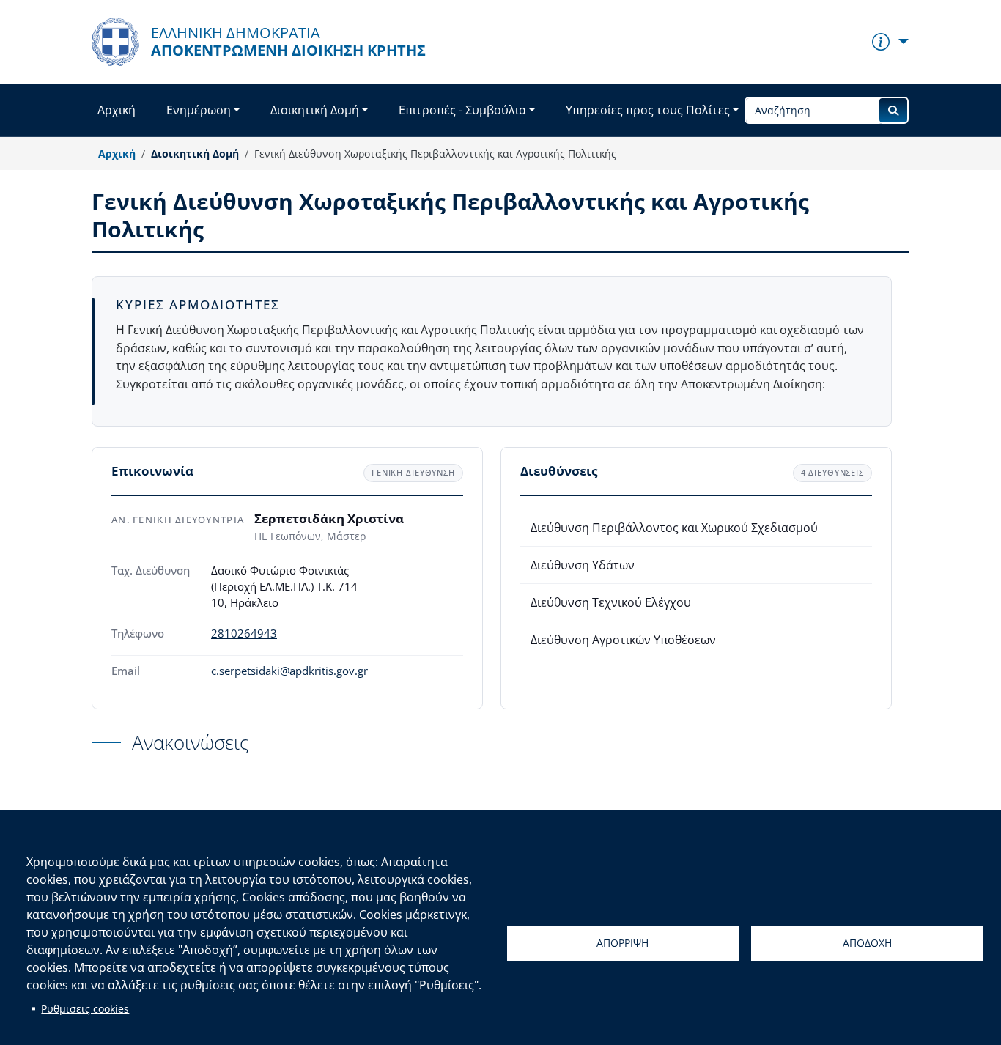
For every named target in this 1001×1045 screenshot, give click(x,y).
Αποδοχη (867, 943)
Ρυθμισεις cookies (85, 1009)
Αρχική (116, 110)
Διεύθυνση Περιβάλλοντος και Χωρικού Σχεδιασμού (674, 528)
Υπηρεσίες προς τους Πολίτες (648, 110)
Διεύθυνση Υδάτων (583, 565)
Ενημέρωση (198, 110)
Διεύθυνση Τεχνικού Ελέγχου (611, 602)
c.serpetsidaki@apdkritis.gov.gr (289, 671)
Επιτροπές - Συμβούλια (462, 110)
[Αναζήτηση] (893, 110)
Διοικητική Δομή (314, 110)
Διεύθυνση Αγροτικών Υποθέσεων (623, 640)
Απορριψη (622, 943)
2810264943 (244, 633)
